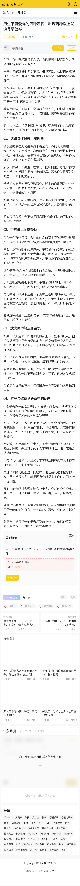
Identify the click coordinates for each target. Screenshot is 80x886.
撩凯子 (7, 828)
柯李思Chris (44, 838)
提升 (40, 822)
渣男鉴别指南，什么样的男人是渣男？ (61, 623)
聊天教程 (39, 844)
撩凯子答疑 (47, 828)
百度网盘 (12, 577)
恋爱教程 (53, 817)
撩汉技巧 (32, 833)
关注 (59, 48)
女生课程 (10, 36)
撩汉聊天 (8, 838)
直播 (63, 838)
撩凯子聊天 (61, 828)
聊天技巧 (27, 844)
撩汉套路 (20, 833)
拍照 (25, 822)
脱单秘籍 (71, 844)
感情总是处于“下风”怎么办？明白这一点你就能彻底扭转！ (19, 624)
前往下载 (70, 36)
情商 (6, 822)
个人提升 (17, 817)
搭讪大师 (57, 822)
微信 (44, 817)
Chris (7, 817)
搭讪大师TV (50, 863)
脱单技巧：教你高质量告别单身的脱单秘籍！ (59, 672)
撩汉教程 (68, 833)
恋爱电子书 (67, 817)
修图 (27, 817)
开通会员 (23, 12)
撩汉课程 (20, 838)
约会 (18, 844)
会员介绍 (8, 12)
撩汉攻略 (56, 833)
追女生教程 (21, 849)
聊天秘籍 (51, 844)
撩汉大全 (8, 833)
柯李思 (31, 838)
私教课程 (8, 844)
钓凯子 (43, 849)
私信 (71, 48)
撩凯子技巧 (19, 828)
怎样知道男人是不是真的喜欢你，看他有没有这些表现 (20, 672)
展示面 (35, 817)
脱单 (61, 844)
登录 (17, 566)
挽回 (33, 822)
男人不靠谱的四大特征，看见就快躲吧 (20, 713)
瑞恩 (55, 838)
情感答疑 (16, 822)
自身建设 (8, 849)
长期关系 (53, 849)
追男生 (33, 849)
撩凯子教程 (33, 828)
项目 (63, 849)
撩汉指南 (44, 833)
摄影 (67, 822)
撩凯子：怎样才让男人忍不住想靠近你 (59, 713)
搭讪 (48, 822)
